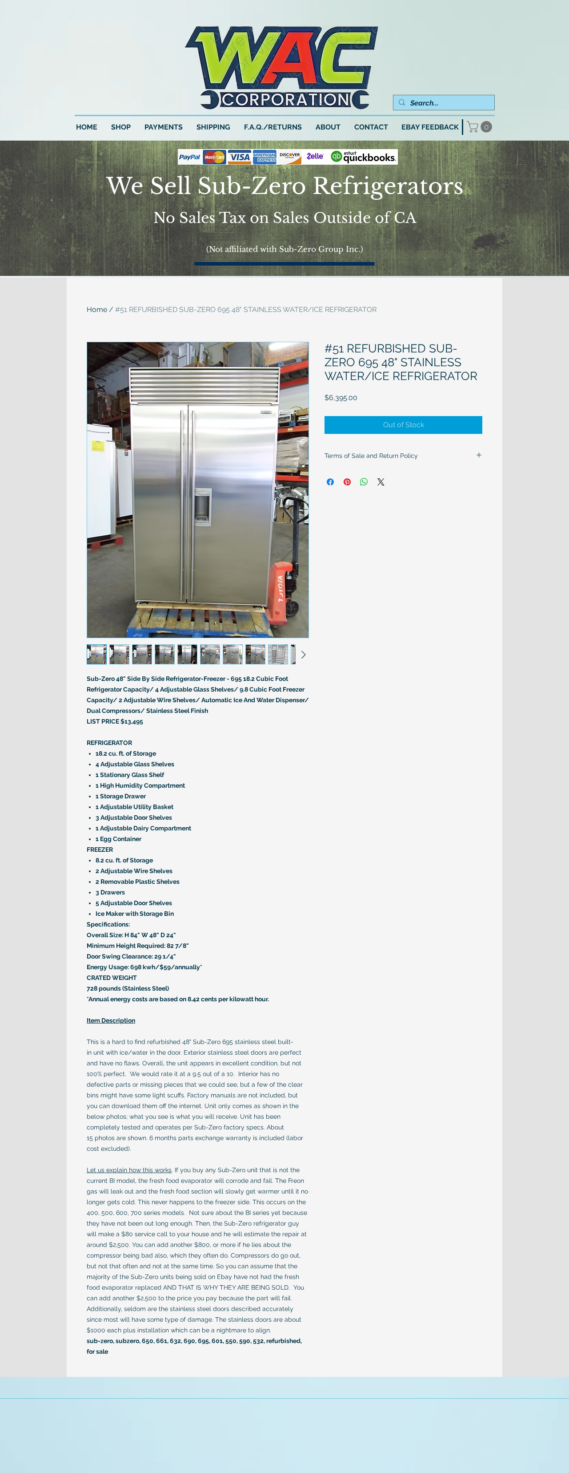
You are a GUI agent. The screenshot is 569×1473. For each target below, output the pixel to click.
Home (97, 309)
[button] (481, 127)
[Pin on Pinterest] (347, 482)
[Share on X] (381, 482)
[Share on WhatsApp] (364, 482)
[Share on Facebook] (330, 482)
